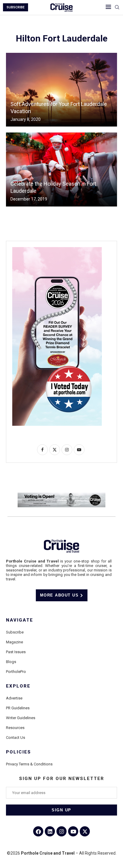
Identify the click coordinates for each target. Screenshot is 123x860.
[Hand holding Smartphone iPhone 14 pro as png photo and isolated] (57, 249)
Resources (15, 728)
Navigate (19, 620)
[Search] (117, 7)
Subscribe (15, 632)
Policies (18, 752)
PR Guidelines (18, 708)
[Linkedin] (50, 831)
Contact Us (15, 737)
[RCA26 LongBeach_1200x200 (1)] (61, 495)
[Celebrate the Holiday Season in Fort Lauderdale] (61, 169)
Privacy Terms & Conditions (29, 764)
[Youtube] (73, 831)
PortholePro (16, 671)
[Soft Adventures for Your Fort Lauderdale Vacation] (61, 90)
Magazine (14, 642)
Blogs (11, 662)
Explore (18, 686)
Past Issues (16, 652)
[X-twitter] (85, 831)
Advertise (14, 698)
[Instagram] (61, 831)
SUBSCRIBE (15, 7)
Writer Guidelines (20, 718)
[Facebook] (38, 831)
